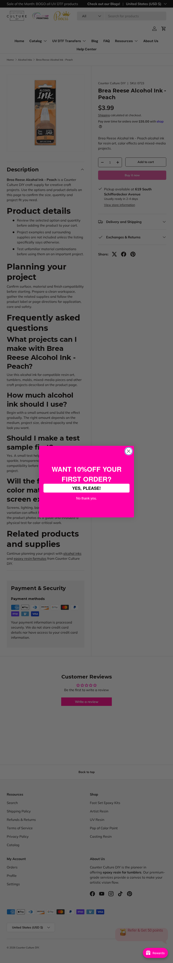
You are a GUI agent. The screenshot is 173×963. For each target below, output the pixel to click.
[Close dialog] (128, 451)
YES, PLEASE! (86, 488)
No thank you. (86, 498)
